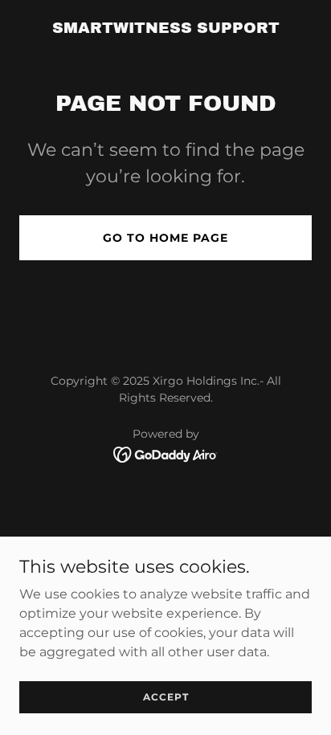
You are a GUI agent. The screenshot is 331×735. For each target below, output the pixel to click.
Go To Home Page (165, 238)
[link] (166, 28)
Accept (166, 697)
